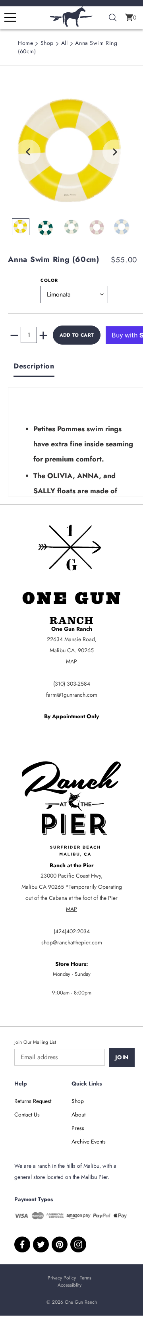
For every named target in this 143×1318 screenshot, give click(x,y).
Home (25, 43)
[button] (131, 17)
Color (49, 280)
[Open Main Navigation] (10, 17)
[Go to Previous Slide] (28, 152)
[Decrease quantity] (14, 335)
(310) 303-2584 (71, 684)
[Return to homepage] (71, 25)
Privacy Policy (62, 1277)
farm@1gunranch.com (71, 695)
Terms (85, 1277)
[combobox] (112, 18)
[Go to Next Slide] (114, 152)
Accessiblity (69, 1285)
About (78, 1114)
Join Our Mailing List (35, 1042)
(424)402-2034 (72, 931)
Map (71, 661)
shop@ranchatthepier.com (71, 942)
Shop (47, 43)
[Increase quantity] (43, 335)
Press (78, 1128)
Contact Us (27, 1114)
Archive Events (89, 1141)
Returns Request (32, 1101)
